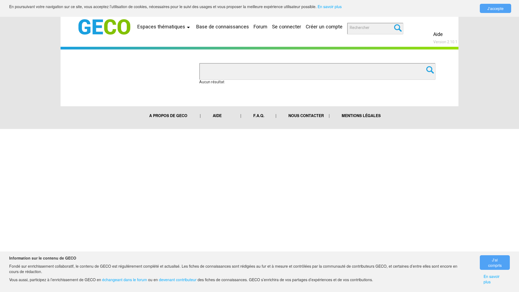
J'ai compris (495, 262)
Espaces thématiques (162, 26)
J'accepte (495, 8)
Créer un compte (324, 26)
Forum (260, 26)
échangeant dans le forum (124, 279)
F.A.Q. (258, 115)
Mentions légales (361, 115)
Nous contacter (306, 115)
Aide (438, 34)
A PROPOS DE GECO (168, 115)
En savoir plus (330, 6)
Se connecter (286, 26)
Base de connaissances (222, 26)
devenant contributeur (178, 279)
